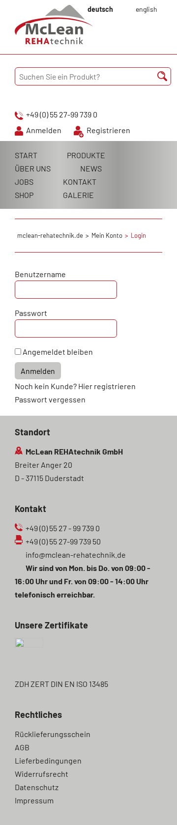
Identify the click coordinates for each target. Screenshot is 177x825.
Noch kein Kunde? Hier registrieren (75, 386)
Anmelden (43, 130)
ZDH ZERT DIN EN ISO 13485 (61, 683)
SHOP (24, 194)
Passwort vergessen (50, 399)
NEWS (91, 168)
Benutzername (40, 274)
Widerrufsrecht (41, 773)
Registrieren (108, 130)
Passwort (31, 312)
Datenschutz (37, 787)
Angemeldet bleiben (58, 351)
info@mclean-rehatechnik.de (76, 554)
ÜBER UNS (33, 168)
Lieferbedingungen (48, 760)
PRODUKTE (86, 155)
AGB (22, 747)
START (26, 155)
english (146, 9)
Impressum (34, 800)
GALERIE (78, 194)
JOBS (24, 181)
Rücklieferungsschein (52, 734)
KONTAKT (79, 181)
